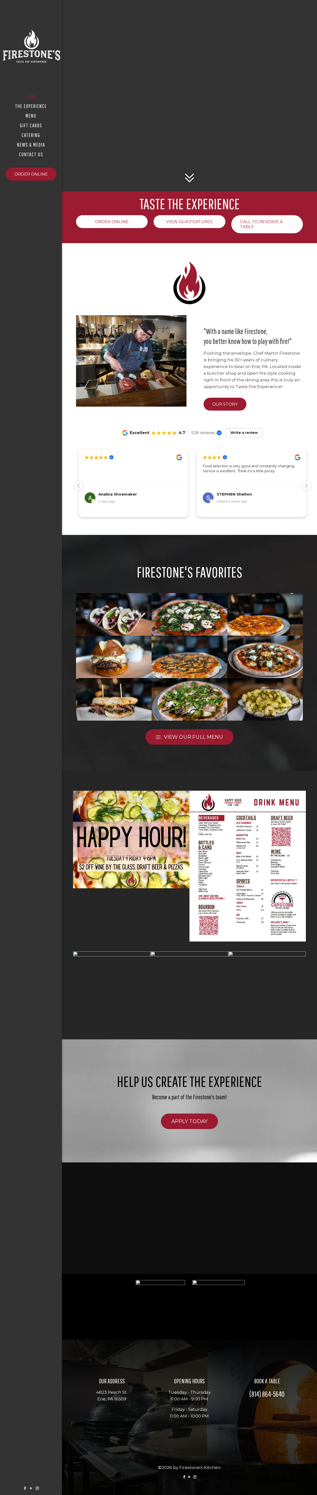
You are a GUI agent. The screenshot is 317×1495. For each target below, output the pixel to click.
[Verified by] (219, 432)
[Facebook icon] (25, 1488)
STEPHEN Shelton (115, 494)
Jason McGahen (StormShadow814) (252, 494)
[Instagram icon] (37, 1488)
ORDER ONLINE (31, 174)
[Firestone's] (31, 46)
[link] (131, 839)
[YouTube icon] (31, 1488)
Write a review (244, 432)
